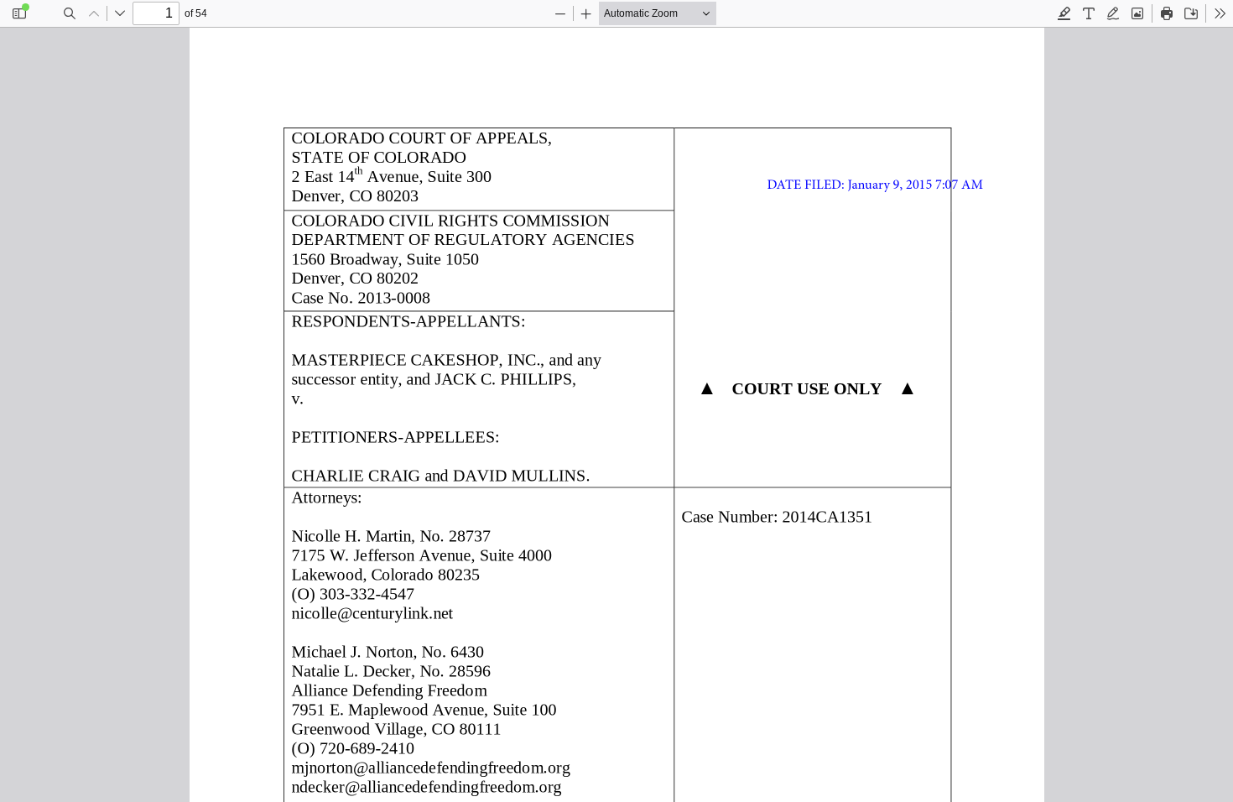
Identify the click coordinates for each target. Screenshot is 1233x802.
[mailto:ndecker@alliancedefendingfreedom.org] (428, 786)
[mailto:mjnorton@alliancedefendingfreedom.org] (433, 767)
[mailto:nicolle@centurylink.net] (373, 612)
